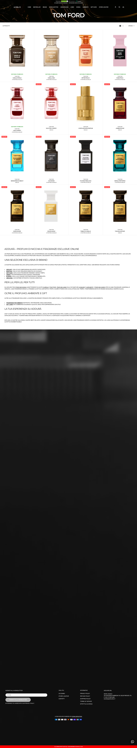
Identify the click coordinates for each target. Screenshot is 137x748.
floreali (45, 287)
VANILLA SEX (51, 78)
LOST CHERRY (17, 130)
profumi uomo (61, 287)
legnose (82, 287)
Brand (45, 7)
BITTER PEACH (86, 78)
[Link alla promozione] (68, 1)
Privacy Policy (85, 693)
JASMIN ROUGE (120, 128)
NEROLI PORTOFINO (119, 181)
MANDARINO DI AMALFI (17, 181)
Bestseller (37, 7)
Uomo (72, 7)
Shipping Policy (85, 698)
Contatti (61, 698)
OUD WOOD (51, 181)
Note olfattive (53, 7)
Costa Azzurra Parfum (85, 128)
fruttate (53, 287)
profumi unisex (100, 287)
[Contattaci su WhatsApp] (133, 742)
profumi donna (21, 287)
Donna (78, 7)
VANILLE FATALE (17, 78)
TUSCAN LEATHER (120, 231)
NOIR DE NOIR (17, 231)
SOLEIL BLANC (51, 231)
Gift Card (94, 7)
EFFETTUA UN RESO (86, 704)
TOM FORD (17, 76)
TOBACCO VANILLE (85, 231)
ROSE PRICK (119, 78)
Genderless (64, 7)
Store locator (103, 7)
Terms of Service (86, 701)
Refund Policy (85, 696)
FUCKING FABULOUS (85, 181)
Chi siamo (62, 693)
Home (29, 7)
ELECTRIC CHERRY (51, 128)
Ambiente (85, 7)
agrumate (89, 287)
